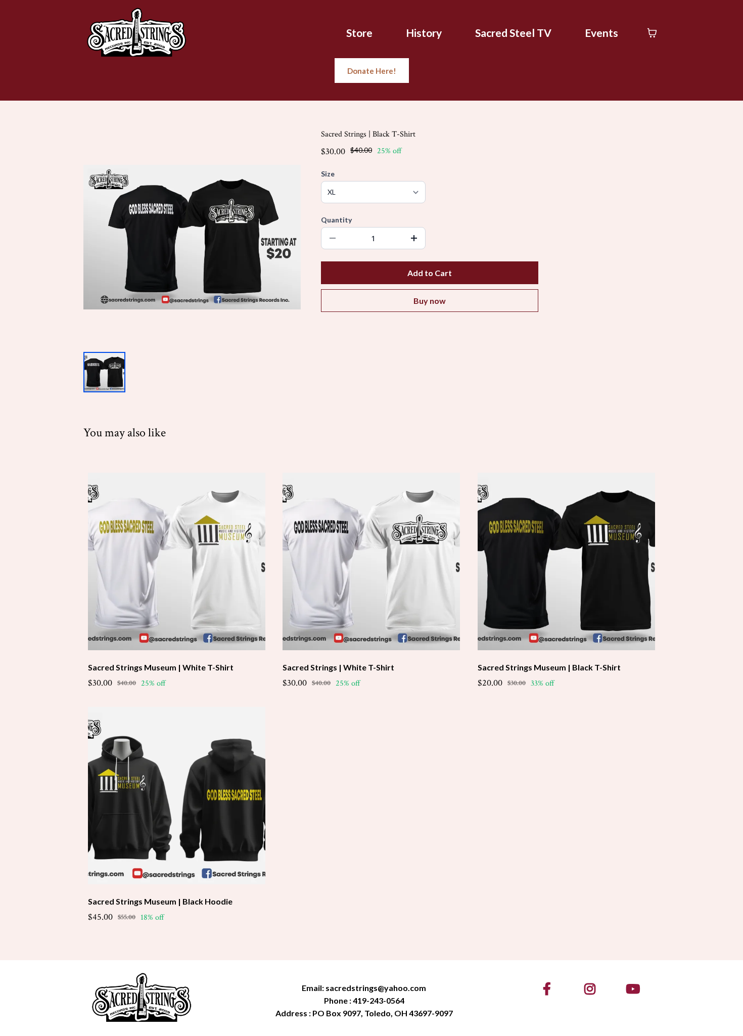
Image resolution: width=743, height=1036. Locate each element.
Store (359, 32)
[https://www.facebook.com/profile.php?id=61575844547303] (549, 988)
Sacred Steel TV (513, 32)
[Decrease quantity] (333, 238)
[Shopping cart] (652, 33)
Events (601, 32)
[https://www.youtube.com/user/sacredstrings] (635, 988)
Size (328, 173)
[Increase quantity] (414, 238)
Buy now (429, 300)
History (424, 32)
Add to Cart (429, 273)
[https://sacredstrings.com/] (136, 31)
